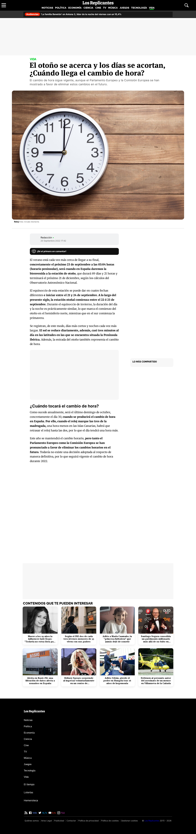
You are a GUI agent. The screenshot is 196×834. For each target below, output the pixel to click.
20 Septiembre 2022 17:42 (53, 240)
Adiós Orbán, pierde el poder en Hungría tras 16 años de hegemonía (117, 681)
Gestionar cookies (129, 820)
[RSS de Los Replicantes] (26, 812)
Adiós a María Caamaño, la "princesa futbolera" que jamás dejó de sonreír (117, 639)
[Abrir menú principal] (3, 5)
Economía (74, 7)
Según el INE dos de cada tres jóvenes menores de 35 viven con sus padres (79, 639)
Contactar (71, 820)
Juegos (124, 7)
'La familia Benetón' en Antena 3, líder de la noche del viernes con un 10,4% (73, 14)
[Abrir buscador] (187, 5)
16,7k (44, 812)
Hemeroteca (31, 800)
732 (62, 812)
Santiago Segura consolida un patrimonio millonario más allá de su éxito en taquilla (156, 639)
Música (113, 7)
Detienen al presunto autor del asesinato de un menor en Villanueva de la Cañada (156, 681)
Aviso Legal (46, 820)
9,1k (53, 812)
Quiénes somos (32, 820)
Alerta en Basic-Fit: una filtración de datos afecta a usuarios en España (40, 681)
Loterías (28, 792)
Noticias (47, 7)
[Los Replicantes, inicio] (98, 3)
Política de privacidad (88, 820)
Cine (98, 7)
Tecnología (139, 7)
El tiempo (29, 784)
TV (104, 7)
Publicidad (59, 820)
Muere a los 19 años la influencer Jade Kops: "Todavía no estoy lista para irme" (40, 639)
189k (34, 812)
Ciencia (88, 7)
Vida (152, 7)
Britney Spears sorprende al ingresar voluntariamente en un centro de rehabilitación (78, 681)
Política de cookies (110, 820)
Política (60, 7)
